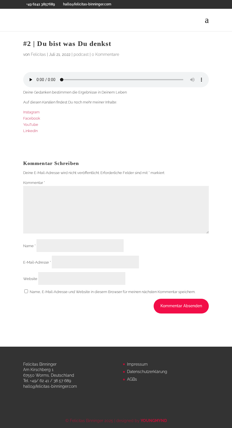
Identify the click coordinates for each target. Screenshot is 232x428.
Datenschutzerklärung (147, 371)
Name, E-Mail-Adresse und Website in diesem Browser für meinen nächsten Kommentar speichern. (112, 292)
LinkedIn (30, 131)
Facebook (31, 118)
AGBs (132, 379)
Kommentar (34, 183)
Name (29, 246)
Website (30, 279)
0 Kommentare (105, 54)
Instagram (31, 112)
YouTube (30, 124)
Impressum (137, 364)
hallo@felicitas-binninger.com (50, 386)
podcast (81, 54)
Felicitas (38, 54)
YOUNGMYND (154, 420)
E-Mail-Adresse (37, 262)
